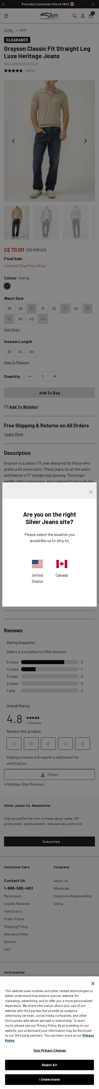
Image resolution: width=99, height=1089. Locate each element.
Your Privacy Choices (49, 1050)
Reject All (49, 1065)
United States (37, 578)
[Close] (92, 983)
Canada (62, 575)
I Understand (49, 1079)
